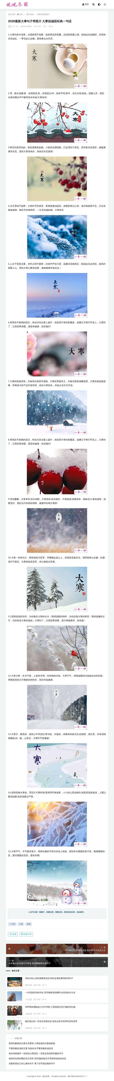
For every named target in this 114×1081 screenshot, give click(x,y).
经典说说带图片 (43, 14)
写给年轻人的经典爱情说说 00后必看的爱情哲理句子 (49, 978)
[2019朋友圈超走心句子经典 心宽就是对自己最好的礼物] (14, 1011)
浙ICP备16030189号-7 (77, 1076)
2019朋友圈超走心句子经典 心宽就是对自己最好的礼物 (50, 1007)
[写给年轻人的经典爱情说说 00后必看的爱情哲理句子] (14, 982)
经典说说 (28, 1014)
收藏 (14, 934)
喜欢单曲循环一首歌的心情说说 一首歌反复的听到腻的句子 (36, 1054)
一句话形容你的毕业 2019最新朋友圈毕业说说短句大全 (50, 993)
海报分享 (27, 934)
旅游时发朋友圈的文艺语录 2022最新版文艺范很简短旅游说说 (37, 1059)
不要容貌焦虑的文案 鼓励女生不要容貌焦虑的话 (31, 1049)
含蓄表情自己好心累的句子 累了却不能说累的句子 (32, 1064)
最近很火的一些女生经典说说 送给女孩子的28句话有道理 (51, 1021)
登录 (87, 4)
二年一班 (14, 26)
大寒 (21, 924)
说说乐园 (45, 1076)
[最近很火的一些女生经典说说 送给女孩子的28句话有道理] (14, 1025)
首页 (21, 14)
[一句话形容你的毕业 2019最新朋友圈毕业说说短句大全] (14, 996)
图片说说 (30, 14)
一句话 (12, 924)
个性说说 (28, 999)
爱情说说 (28, 985)
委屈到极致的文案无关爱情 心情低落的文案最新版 (32, 1043)
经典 (29, 924)
